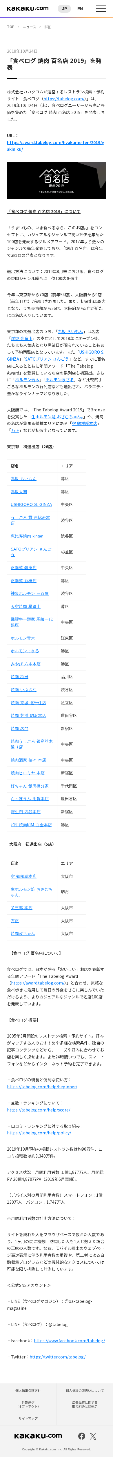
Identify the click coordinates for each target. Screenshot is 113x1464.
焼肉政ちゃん (23, 933)
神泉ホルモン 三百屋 (30, 593)
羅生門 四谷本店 (26, 811)
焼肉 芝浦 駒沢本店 (28, 715)
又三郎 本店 (21, 907)
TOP (10, 26)
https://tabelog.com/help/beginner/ (42, 1086)
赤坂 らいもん (70, 331)
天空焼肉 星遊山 (26, 606)
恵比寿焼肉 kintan (27, 536)
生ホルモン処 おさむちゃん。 (57, 416)
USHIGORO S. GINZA (31, 504)
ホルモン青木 (27, 379)
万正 (15, 430)
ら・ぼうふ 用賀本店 (30, 798)
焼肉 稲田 (19, 676)
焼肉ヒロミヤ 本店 (28, 773)
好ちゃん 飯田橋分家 (30, 786)
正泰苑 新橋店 (24, 580)
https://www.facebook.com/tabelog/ (69, 1340)
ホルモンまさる (59, 379)
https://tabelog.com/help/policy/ (39, 1133)
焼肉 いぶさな (24, 689)
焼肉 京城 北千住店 (28, 702)
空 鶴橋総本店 (84, 423)
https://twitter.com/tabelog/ (57, 1357)
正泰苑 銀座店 (24, 567)
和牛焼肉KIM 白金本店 (31, 824)
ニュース (29, 26)
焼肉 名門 (19, 728)
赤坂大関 (19, 491)
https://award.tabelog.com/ (37, 983)
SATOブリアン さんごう (47, 359)
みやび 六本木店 (26, 664)
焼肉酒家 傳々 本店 (28, 760)
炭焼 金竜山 (21, 338)
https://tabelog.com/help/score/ (38, 1110)
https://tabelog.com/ (63, 98)
